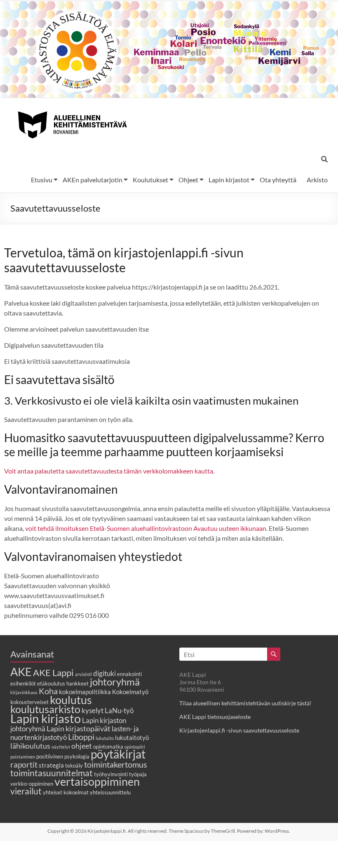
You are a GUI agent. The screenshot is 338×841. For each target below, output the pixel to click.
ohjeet (81, 745)
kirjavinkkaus (24, 692)
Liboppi (81, 737)
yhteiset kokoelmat (66, 792)
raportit (24, 764)
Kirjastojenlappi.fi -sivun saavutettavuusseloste (239, 730)
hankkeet (77, 683)
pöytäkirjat (118, 754)
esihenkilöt (23, 683)
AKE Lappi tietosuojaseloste (215, 716)
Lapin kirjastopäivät (78, 728)
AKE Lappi (53, 672)
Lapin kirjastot (229, 180)
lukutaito (105, 738)
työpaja (138, 774)
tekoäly (74, 765)
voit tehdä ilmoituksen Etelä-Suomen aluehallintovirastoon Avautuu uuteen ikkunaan (145, 528)
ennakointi (129, 674)
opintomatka (108, 746)
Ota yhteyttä (278, 180)
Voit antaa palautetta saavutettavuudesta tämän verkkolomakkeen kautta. (109, 471)
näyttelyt (61, 746)
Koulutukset (150, 180)
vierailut (26, 791)
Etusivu (41, 180)
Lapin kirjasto (45, 718)
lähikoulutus (30, 745)
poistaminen (22, 756)
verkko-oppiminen (31, 783)
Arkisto (317, 180)
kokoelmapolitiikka (85, 691)
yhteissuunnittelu (110, 792)
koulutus (71, 700)
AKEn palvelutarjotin (92, 180)
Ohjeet (188, 180)
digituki (104, 673)
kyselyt (92, 711)
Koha (48, 691)
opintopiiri (134, 746)
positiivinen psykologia (62, 756)
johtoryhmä (115, 682)
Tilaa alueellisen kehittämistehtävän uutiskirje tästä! (245, 703)
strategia (51, 765)
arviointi (83, 674)
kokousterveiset (29, 702)
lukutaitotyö (132, 737)
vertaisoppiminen (97, 781)
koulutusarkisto (45, 709)
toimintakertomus (115, 764)
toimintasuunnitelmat (51, 773)
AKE (21, 671)
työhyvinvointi (111, 774)
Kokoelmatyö (130, 691)
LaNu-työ (119, 711)
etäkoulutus (51, 683)
